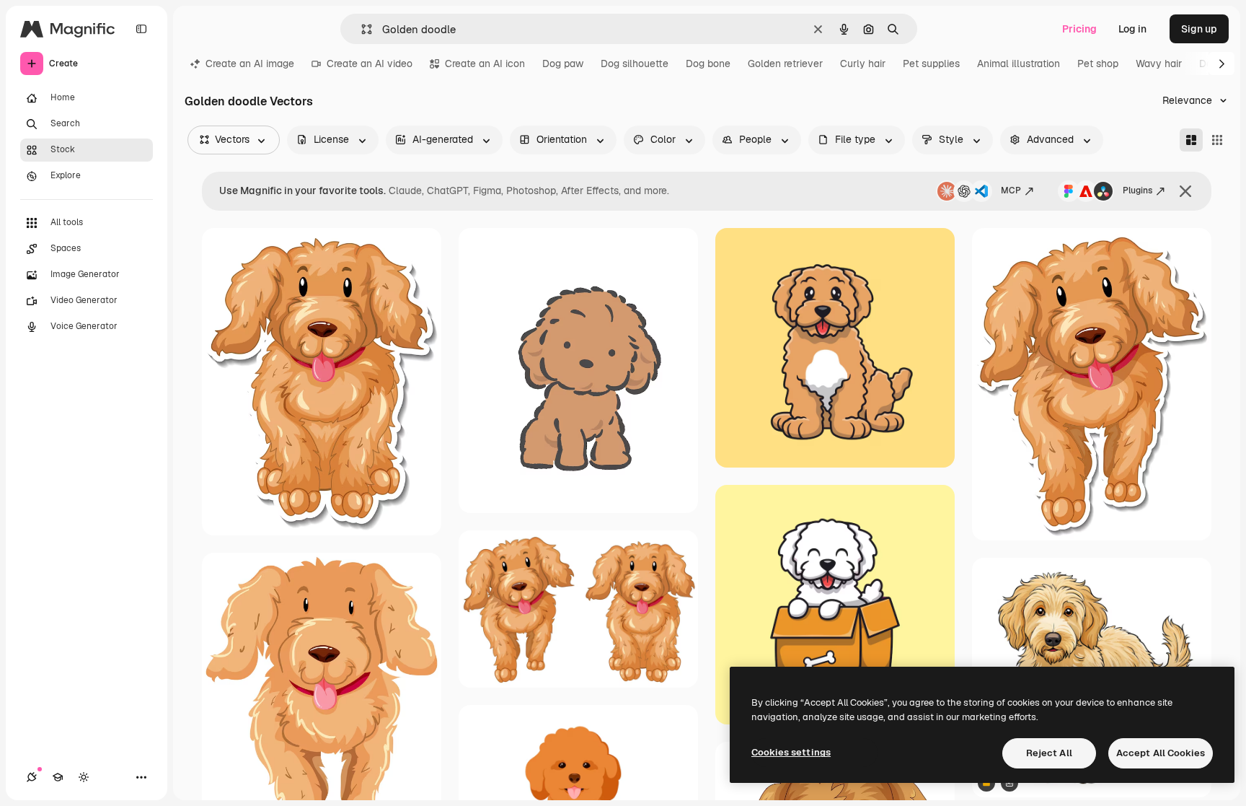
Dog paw (562, 63)
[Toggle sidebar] (141, 28)
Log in (1132, 28)
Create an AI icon (485, 63)
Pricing (1079, 28)
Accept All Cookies (1160, 753)
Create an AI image (250, 63)
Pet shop (1097, 63)
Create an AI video (369, 63)
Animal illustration (1018, 63)
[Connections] (31, 777)
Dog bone (708, 63)
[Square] (1217, 140)
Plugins (1137, 190)
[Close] (1185, 191)
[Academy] (57, 777)
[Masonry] (1191, 140)
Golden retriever (785, 63)
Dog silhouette (634, 63)
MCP (1011, 190)
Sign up (1199, 28)
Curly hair (862, 63)
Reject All (1049, 753)
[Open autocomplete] (361, 29)
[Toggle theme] (83, 777)
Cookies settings (791, 752)
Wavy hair (1159, 63)
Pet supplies (931, 63)
